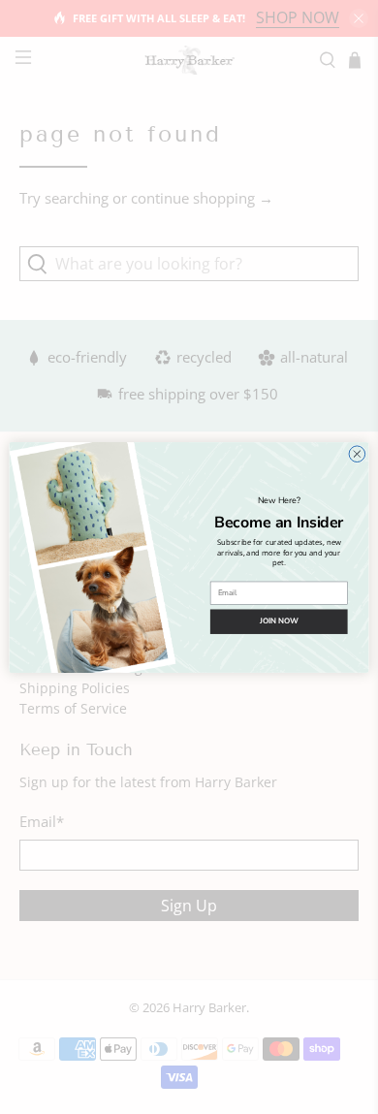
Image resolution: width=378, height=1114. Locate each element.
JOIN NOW (279, 620)
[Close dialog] (357, 453)
